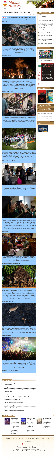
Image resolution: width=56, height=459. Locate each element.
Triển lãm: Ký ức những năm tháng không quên (45, 15)
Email (32, 14)
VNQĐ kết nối (28, 441)
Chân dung (6, 8)
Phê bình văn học (18, 8)
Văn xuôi (38, 438)
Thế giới (48, 438)
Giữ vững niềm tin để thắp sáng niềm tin (45, 36)
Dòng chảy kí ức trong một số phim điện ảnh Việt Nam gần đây (46, 20)
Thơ (43, 438)
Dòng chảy (21, 438)
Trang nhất (8, 438)
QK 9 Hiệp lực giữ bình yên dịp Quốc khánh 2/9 (45, 44)
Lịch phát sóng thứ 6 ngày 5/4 (45, 116)
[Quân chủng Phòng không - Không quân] (42, 128)
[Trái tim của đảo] (50, 96)
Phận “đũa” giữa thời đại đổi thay (46, 23)
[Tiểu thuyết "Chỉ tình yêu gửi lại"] (42, 96)
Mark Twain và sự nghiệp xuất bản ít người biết (45, 40)
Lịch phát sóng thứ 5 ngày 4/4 (45, 118)
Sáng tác (12, 8)
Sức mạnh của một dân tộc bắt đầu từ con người (45, 26)
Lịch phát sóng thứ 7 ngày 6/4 (45, 113)
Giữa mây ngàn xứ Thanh (44, 32)
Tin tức (24, 8)
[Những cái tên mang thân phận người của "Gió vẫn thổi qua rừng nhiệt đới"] (40, 66)
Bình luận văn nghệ (30, 438)
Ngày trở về (41, 29)
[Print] (35, 14)
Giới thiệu (15, 438)
